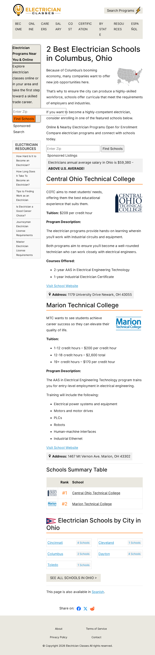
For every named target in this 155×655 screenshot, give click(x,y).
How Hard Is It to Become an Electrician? (26, 160)
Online (32, 26)
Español (135, 26)
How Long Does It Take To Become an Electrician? (25, 178)
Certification (85, 26)
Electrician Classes (77, 645)
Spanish (98, 592)
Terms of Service (96, 628)
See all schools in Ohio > (73, 578)
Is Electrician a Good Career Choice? (24, 211)
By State (103, 29)
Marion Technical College (92, 504)
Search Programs (120, 10)
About (58, 628)
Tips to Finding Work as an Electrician (25, 196)
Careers (45, 26)
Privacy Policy (58, 637)
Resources (119, 26)
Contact (96, 637)
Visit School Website (62, 286)
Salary (58, 26)
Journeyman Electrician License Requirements (24, 228)
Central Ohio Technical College (96, 493)
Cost (70, 26)
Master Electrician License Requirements (24, 248)
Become (18, 26)
